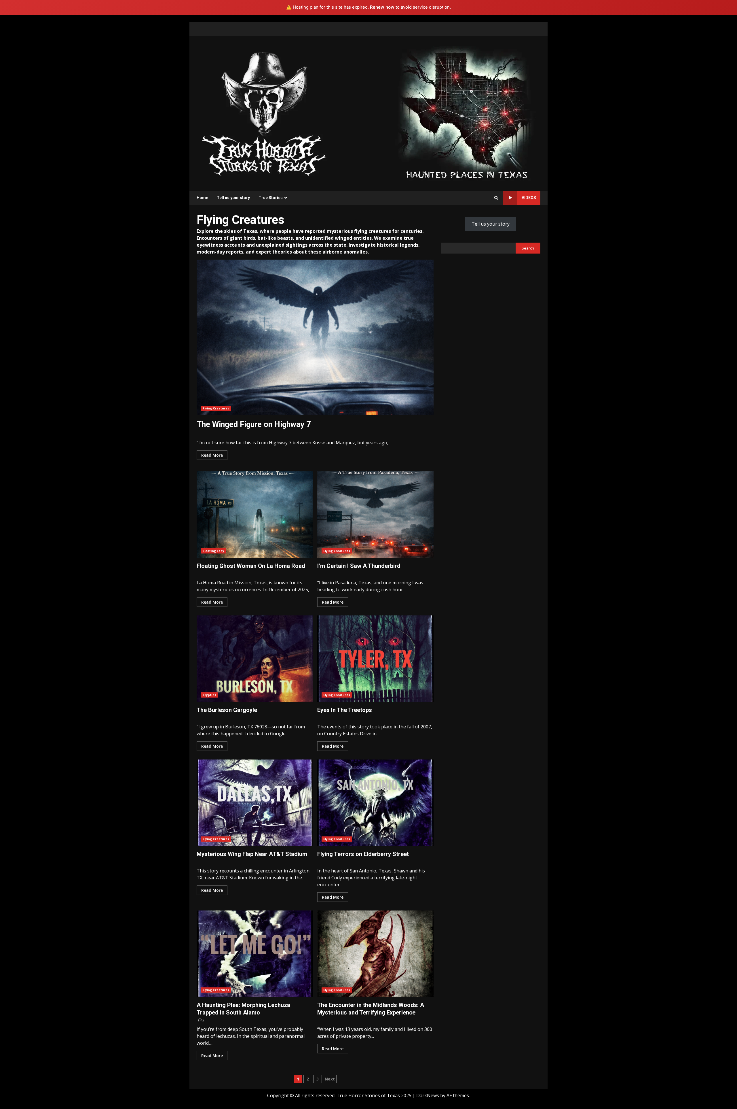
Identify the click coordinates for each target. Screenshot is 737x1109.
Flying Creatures (216, 408)
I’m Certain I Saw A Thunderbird (375, 514)
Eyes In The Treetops (375, 658)
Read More (212, 455)
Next (330, 1079)
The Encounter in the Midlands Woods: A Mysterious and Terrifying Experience (375, 953)
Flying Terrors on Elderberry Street (375, 803)
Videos (529, 197)
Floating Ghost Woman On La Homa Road (255, 514)
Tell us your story (233, 197)
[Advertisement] (466, 113)
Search (528, 247)
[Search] (496, 197)
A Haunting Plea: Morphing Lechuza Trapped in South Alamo (255, 953)
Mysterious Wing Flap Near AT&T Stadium (255, 803)
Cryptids (209, 695)
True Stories (271, 197)
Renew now (382, 7)
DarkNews (427, 1095)
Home (202, 197)
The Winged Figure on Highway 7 (315, 337)
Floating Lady (213, 551)
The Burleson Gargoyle (255, 658)
